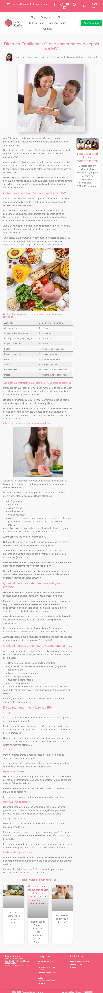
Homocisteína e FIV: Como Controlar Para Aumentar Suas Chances (38, 932)
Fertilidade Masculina (46, 967)
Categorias (46, 17)
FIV (39, 964)
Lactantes (42, 975)
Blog (33, 17)
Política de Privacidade (79, 961)
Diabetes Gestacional (47, 972)
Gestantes (42, 970)
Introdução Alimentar (46, 981)
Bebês (40, 978)
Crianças (41, 983)
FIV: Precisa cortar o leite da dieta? (62, 918)
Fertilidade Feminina (46, 961)
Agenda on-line (76, 964)
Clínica (61, 17)
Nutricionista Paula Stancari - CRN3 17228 (77, 992)
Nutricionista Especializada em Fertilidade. (24, 872)
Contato (47, 28)
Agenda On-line (57, 23)
